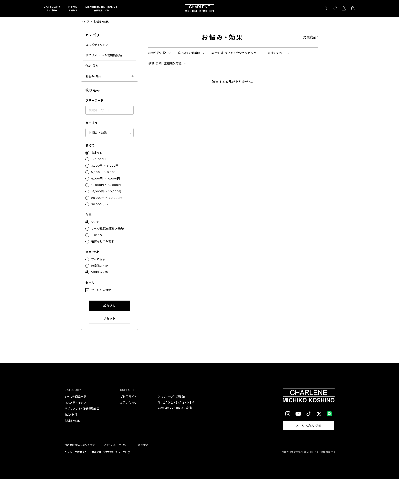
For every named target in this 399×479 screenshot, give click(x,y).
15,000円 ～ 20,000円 (106, 191)
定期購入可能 (99, 272)
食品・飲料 (92, 66)
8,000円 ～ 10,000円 (105, 178)
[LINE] (329, 414)
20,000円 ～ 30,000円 (106, 198)
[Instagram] (288, 414)
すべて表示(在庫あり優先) (107, 228)
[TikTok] (308, 414)
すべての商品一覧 (75, 396)
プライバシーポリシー (116, 445)
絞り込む (109, 306)
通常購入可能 (99, 266)
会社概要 (143, 445)
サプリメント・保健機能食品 (103, 55)
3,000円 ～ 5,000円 (104, 165)
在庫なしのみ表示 (102, 241)
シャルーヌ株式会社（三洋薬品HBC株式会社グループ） (95, 452)
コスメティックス (96, 45)
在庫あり (97, 235)
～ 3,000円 (98, 159)
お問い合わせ (128, 402)
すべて (95, 222)
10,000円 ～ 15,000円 (106, 185)
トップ (85, 21)
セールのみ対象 (101, 290)
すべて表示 (98, 259)
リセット (109, 318)
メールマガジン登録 (308, 425)
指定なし (97, 153)
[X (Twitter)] (319, 414)
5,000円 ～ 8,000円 (105, 172)
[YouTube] (298, 414)
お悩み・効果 (101, 21)
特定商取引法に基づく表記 (79, 445)
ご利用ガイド (128, 396)
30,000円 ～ (99, 204)
